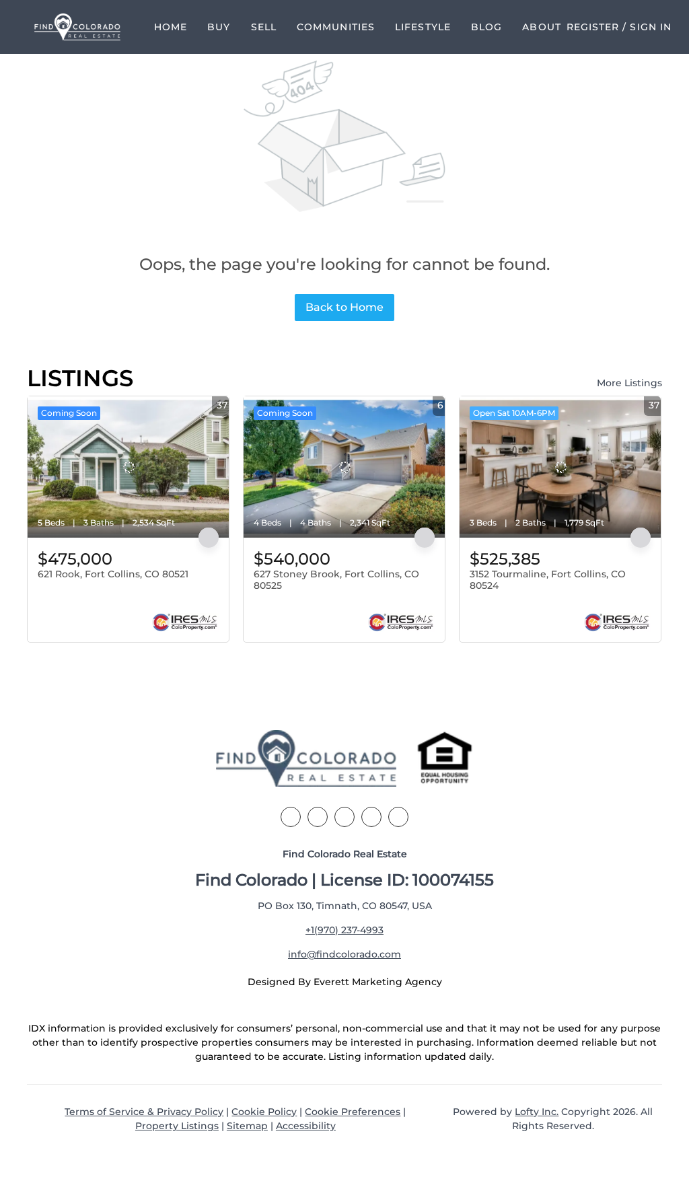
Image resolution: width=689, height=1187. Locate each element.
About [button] (541, 27)
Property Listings (177, 1126)
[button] (77, 26)
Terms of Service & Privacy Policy (144, 1112)
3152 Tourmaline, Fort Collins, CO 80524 (548, 580)
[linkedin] (317, 817)
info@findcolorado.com (344, 954)
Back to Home (344, 307)
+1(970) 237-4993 (344, 930)
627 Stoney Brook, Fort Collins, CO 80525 (336, 580)
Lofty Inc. (536, 1112)
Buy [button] (218, 27)
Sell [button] (264, 27)
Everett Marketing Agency (378, 982)
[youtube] (398, 817)
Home (170, 27)
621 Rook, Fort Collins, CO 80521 (113, 574)
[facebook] (291, 817)
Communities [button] (336, 27)
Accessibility (306, 1126)
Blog (486, 27)
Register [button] (593, 27)
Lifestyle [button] (423, 27)
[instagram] (371, 817)
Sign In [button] (651, 27)
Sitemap (247, 1126)
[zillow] (344, 817)
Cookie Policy (264, 1112)
